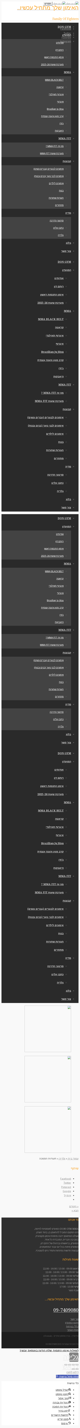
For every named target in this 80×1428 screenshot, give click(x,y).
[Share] (73, 1364)
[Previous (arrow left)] (77, 1369)
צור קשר (74, 1319)
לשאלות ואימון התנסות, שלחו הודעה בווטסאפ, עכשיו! (49, 1350)
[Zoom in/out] (65, 1364)
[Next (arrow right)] (73, 1369)
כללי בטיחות (72, 1326)
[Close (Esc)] (77, 1364)
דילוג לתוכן (72, 1372)
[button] (67, 1376)
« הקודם (74, 1206)
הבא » (75, 1210)
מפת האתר (73, 1330)
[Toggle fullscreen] (69, 1364)
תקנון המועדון (72, 1322)
